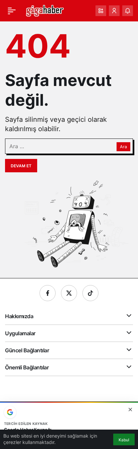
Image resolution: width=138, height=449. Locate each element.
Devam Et (21, 165)
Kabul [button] (124, 439)
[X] (69, 293)
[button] (100, 10)
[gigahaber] (45, 10)
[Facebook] (48, 293)
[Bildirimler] (127, 10)
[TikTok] (90, 293)
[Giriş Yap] (114, 10)
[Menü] (11, 10)
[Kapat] (130, 409)
